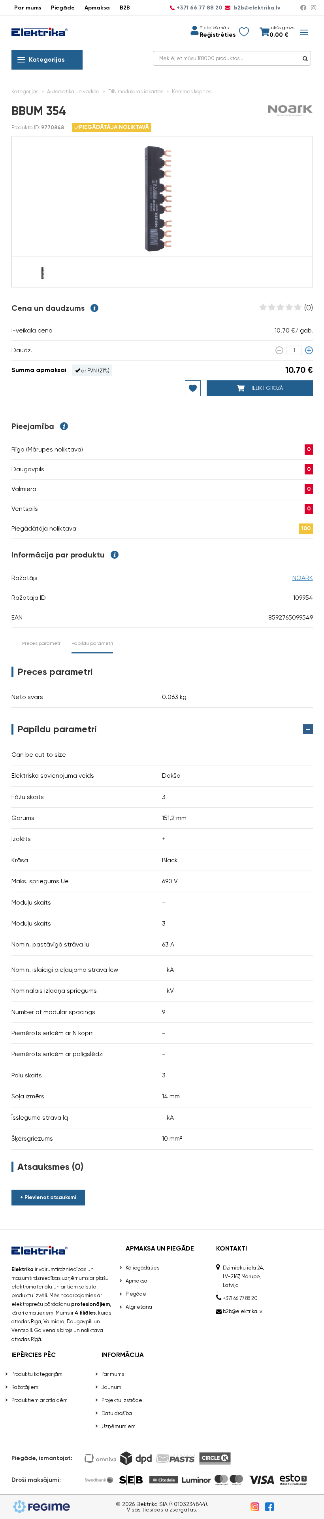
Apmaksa (97, 7)
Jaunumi (112, 1387)
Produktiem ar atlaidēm (39, 1400)
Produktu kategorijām (36, 1374)
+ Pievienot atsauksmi (48, 1197)
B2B (125, 7)
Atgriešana (139, 1307)
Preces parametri (42, 643)
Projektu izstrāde (122, 1400)
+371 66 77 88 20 (199, 8)
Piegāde (63, 7)
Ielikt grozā (267, 388)
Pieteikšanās (214, 27)
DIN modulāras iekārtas (135, 91)
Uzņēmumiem (119, 1426)
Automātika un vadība (73, 91)
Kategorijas (47, 59)
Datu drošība (117, 1413)
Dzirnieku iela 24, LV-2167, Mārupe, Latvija (243, 1276)
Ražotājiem (24, 1387)
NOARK (302, 578)
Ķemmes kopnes (191, 91)
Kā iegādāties (142, 1268)
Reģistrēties (217, 35)
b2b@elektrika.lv (256, 8)
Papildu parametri (92, 643)
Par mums (27, 7)
